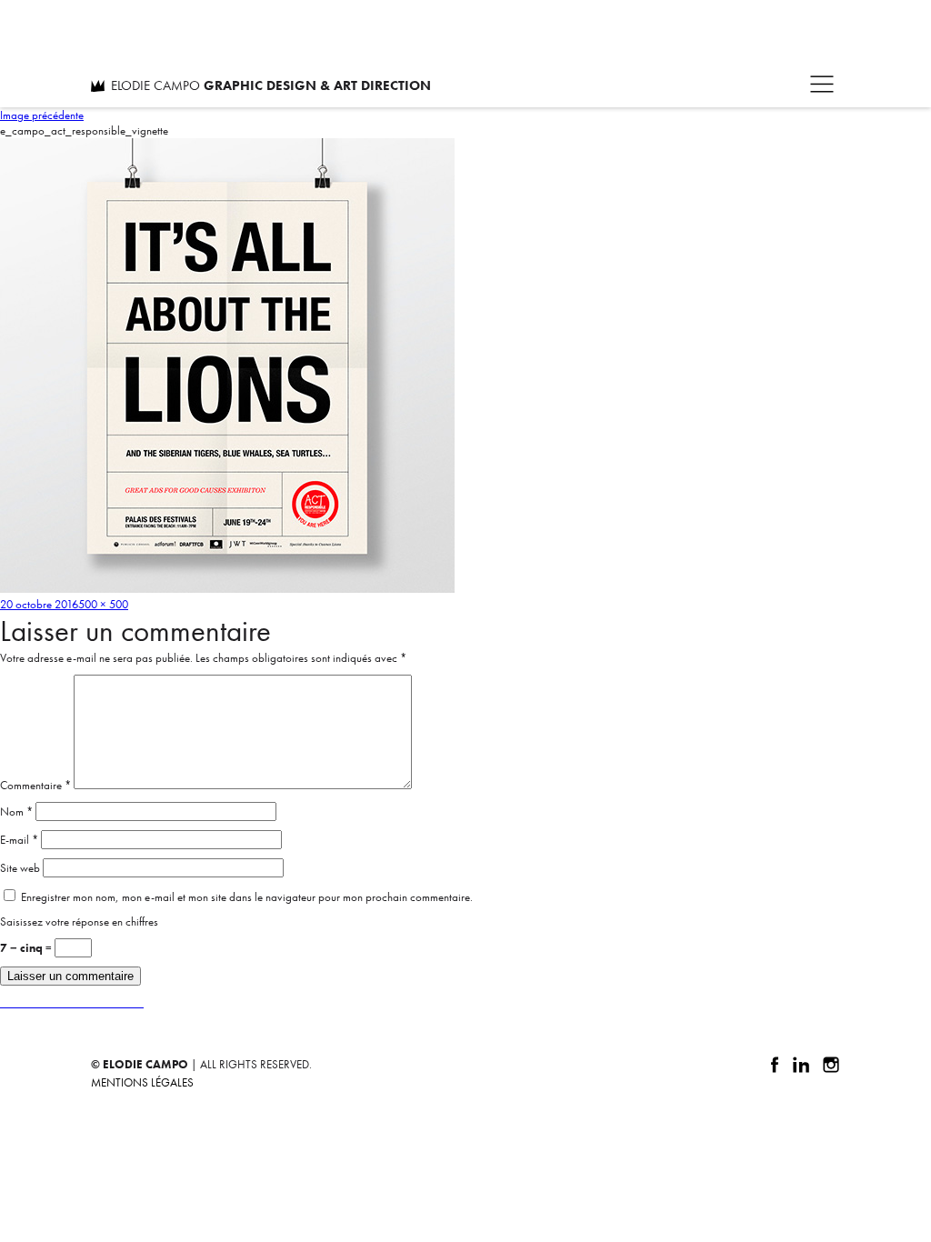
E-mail (19, 839)
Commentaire (35, 785)
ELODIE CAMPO (271, 85)
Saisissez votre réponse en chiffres (79, 921)
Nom (16, 811)
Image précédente (42, 115)
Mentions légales (142, 1082)
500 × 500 (103, 604)
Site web (20, 868)
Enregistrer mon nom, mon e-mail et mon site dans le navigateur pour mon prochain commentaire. (247, 897)
